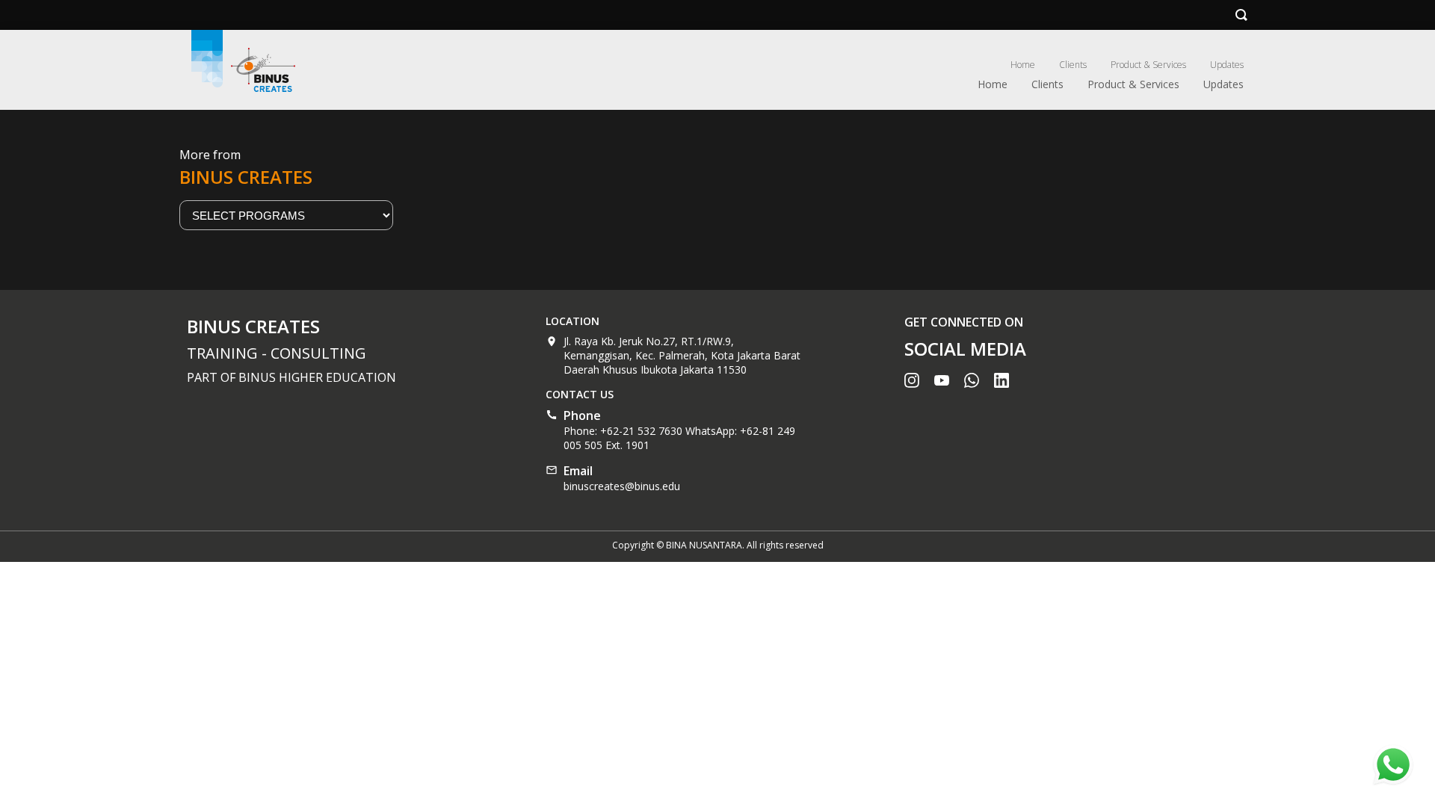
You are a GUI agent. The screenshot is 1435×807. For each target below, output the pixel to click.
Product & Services (1148, 64)
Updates (1227, 64)
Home (1022, 64)
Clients (1073, 64)
